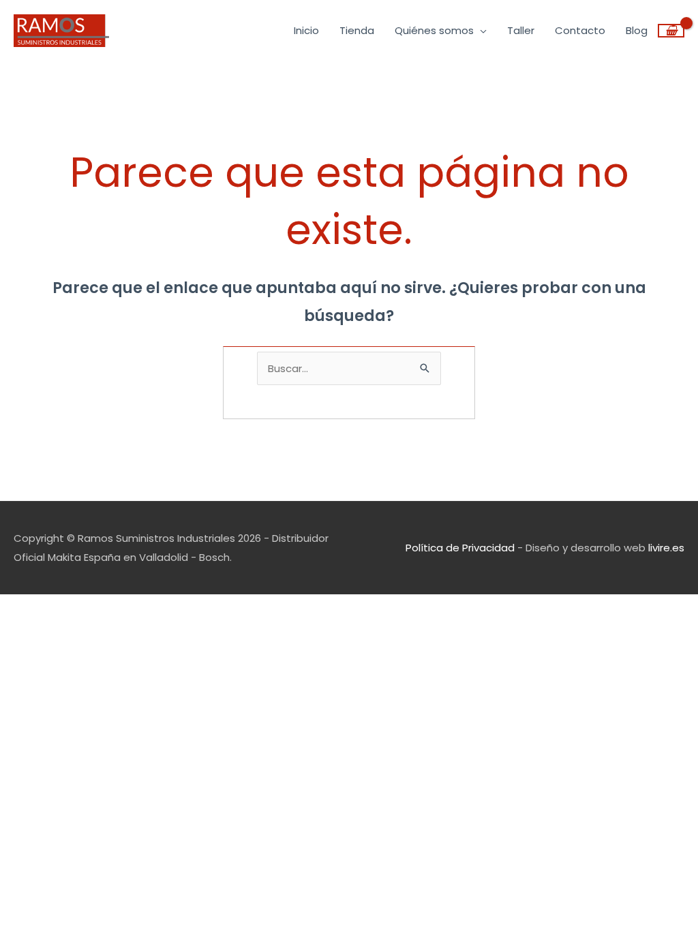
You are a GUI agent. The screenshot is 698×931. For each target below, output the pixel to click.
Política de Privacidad (460, 547)
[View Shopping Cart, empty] (671, 30)
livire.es (666, 547)
